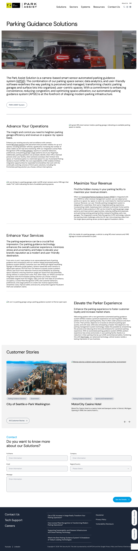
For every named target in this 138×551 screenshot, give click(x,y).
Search (124, 7)
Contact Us (114, 6)
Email (8, 464)
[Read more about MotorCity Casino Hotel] (101, 378)
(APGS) (20, 81)
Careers (10, 525)
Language (130, 7)
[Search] (124, 7)
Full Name (9, 453)
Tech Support (13, 520)
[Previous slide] (125, 422)
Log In (127, 7)
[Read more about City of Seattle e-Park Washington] (36, 378)
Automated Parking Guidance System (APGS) (98, 197)
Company (73, 453)
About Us (125, 3)
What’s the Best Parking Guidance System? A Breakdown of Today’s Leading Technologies (69, 539)
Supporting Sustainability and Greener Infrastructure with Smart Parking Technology (67, 531)
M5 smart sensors (18, 145)
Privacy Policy (101, 520)
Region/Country (75, 464)
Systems (85, 6)
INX (130, 3)
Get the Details (121, 499)
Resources (99, 6)
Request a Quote (134, 517)
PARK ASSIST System (17, 105)
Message (9, 475)
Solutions (61, 6)
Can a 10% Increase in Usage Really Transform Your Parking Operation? (66, 517)
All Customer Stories (17, 421)
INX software (28, 151)
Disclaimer (100, 515)
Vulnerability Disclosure (105, 524)
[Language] (130, 7)
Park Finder (85, 337)
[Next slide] (129, 422)
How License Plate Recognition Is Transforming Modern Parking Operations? (68, 524)
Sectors (74, 6)
